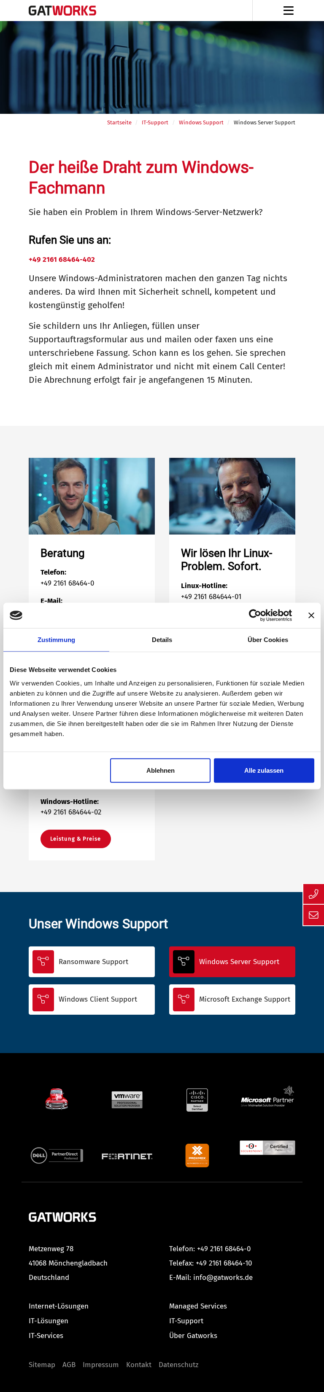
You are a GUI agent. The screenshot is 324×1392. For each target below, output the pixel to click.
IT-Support (155, 122)
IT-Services (46, 1335)
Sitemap (42, 1364)
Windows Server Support (239, 961)
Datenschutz (178, 1364)
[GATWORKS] (62, 1216)
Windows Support (201, 122)
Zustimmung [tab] (56, 639)
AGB (69, 1364)
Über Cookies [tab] (268, 639)
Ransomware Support (93, 961)
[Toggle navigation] (288, 10)
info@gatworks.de (223, 1277)
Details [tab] (162, 639)
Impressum (101, 1364)
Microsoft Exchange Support (244, 999)
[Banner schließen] (311, 615)
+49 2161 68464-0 (224, 1248)
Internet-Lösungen (59, 1306)
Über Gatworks (193, 1335)
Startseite (119, 122)
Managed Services (198, 1306)
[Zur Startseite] (62, 10)
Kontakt (138, 1364)
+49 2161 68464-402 (62, 259)
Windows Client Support (98, 999)
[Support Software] (57, 1098)
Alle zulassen (264, 770)
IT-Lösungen (48, 1321)
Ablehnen (160, 770)
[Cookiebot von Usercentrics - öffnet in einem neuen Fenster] (255, 615)
